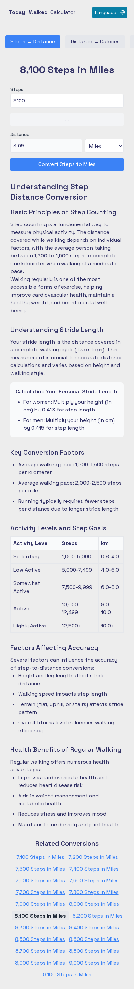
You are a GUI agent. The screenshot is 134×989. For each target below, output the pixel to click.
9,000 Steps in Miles (94, 962)
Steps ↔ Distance (32, 41)
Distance (19, 134)
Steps (16, 89)
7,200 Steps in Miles (93, 857)
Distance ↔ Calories (95, 41)
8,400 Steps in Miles (94, 927)
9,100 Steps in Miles (67, 974)
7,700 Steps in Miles (40, 892)
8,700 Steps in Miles (40, 951)
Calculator (62, 12)
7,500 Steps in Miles (40, 880)
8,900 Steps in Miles (40, 962)
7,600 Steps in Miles (94, 880)
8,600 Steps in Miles (94, 939)
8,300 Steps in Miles (40, 927)
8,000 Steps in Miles (94, 904)
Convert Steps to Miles (67, 164)
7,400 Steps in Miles (94, 868)
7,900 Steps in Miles (40, 904)
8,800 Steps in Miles (94, 951)
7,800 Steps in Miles (94, 892)
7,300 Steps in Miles (40, 868)
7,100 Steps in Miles (40, 857)
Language (105, 12)
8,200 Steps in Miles (98, 915)
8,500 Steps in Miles (40, 939)
